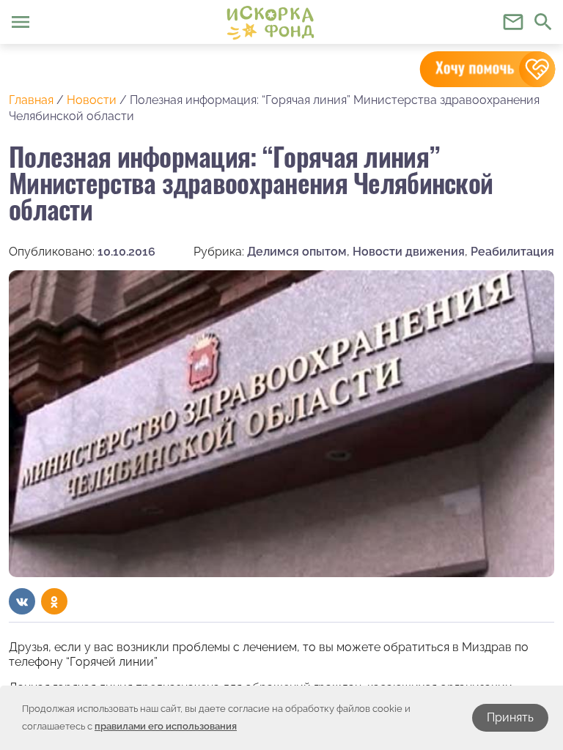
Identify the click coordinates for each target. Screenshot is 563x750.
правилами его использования (166, 726)
